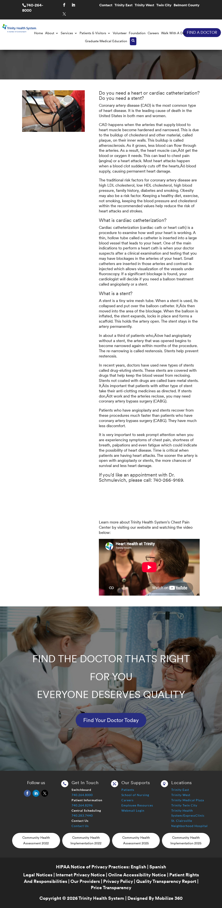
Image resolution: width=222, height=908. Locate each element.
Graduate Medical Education (106, 41)
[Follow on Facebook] (64, 5)
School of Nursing (135, 795)
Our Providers (85, 881)
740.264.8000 (82, 795)
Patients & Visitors (93, 33)
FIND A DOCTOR (202, 32)
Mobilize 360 (169, 898)
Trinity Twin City (184, 805)
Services (67, 33)
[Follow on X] (64, 14)
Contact (105, 5)
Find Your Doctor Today (111, 720)
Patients (127, 790)
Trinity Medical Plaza (187, 800)
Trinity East (123, 5)
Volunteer (120, 33)
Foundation (137, 33)
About (49, 33)
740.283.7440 (82, 815)
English (138, 866)
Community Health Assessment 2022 (36, 840)
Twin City (163, 5)
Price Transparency (111, 887)
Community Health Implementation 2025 (185, 840)
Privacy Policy (118, 881)
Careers (153, 33)
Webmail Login (132, 810)
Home (38, 33)
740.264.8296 (82, 805)
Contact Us (80, 826)
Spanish (157, 866)
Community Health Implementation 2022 (85, 840)
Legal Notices (37, 874)
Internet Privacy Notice (80, 874)
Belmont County (186, 5)
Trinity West (144, 5)
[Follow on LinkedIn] (73, 5)
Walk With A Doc (173, 33)
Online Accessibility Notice (137, 874)
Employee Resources (137, 805)
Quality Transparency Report (166, 881)
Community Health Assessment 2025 (136, 840)
